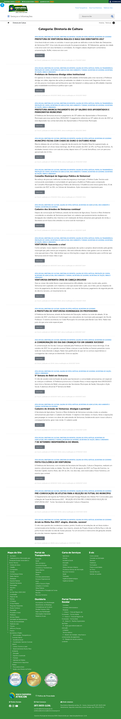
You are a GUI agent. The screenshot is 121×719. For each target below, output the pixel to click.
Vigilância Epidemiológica (70, 578)
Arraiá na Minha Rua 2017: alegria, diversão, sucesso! (60, 522)
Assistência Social (18, 639)
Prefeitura (13, 615)
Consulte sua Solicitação (97, 558)
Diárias (37, 574)
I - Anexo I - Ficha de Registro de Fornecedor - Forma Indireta (72, 613)
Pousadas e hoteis (15, 612)
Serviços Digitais (14, 617)
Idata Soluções (74, 715)
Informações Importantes (43, 614)
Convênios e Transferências (44, 567)
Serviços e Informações (21, 16)
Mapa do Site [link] (48, 1)
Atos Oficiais (39, 36)
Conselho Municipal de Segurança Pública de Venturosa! (62, 176)
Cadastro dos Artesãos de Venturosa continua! (57, 209)
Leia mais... (39, 55)
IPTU (11, 590)
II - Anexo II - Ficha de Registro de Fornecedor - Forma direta (72, 618)
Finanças (15, 658)
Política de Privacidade (46, 696)
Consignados (14, 569)
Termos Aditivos (67, 632)
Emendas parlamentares (43, 577)
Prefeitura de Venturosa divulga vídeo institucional (60, 74)
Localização (13, 594)
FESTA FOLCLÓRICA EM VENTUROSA (53, 462)
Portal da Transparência (104, 68)
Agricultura (66, 556)
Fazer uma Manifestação (43, 611)
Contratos (66, 605)
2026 (55, 715)
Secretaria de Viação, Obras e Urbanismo (94, 439)
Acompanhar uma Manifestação (45, 602)
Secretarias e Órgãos (16, 633)
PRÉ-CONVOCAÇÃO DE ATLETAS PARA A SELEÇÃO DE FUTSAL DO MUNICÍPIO (73, 493)
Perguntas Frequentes (16, 605)
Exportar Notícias (15, 581)
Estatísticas (93, 562)
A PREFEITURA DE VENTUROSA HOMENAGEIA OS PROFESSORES (66, 311)
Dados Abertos (14, 576)
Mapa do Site (14, 596)
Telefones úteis (14, 624)
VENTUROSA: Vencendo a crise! (50, 244)
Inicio (37, 581)
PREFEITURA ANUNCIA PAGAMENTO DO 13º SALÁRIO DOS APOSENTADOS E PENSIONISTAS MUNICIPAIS (72, 110)
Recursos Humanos (41, 595)
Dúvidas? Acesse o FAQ (42, 609)
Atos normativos (40, 563)
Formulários (93, 565)
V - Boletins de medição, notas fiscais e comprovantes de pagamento (74, 636)
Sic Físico (92, 569)
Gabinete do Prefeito (19, 660)
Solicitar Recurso (95, 572)
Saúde (37, 561)
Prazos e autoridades (96, 567)
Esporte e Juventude (19, 655)
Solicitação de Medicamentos (18, 619)
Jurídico (65, 565)
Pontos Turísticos (15, 608)
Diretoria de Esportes (67, 36)
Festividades (13, 585)
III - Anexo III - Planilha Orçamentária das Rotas (73, 622)
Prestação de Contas (42, 70)
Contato (12, 572)
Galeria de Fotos (82, 36)
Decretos (92, 560)
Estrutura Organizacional (43, 579)
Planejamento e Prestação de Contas (46, 590)
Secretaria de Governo (103, 36)
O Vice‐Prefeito (14, 603)
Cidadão (12, 567)
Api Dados (13, 556)
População (13, 610)
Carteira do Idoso (15, 565)
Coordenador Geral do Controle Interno (22, 643)
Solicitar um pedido (95, 574)
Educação (16, 653)
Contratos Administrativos (70, 607)
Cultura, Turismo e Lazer (20, 646)
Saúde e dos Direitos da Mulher (22, 669)
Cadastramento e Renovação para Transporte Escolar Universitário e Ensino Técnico (19, 560)
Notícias (108, 22)
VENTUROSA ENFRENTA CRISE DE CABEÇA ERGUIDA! (60, 280)
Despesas (38, 572)
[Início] (8, 23)
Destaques (13, 578)
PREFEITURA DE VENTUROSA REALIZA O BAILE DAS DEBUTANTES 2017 (69, 39)
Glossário (12, 587)
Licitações (65, 630)
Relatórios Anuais (41, 616)
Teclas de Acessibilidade (17, 621)
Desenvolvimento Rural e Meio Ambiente (21, 650)
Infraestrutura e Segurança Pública (20, 663)
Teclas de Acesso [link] (30, 1)
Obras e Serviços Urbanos (70, 567)
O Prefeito (13, 601)
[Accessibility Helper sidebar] (2, 5)
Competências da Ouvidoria (44, 607)
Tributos (12, 626)
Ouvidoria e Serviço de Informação (73, 569)
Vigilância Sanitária (68, 581)
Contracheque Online (16, 574)
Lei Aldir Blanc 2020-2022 (18, 592)
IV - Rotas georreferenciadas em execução (72, 627)
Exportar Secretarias (16, 583)
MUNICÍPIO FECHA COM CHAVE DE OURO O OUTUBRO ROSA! (65, 140)
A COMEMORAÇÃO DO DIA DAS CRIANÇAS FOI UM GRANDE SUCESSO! (69, 342)
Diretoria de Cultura (51, 36)
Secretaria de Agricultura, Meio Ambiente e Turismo (68, 70)
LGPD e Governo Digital (43, 583)
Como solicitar (94, 556)
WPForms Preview (15, 628)
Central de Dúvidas (41, 565)
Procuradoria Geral (18, 667)
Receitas (38, 592)
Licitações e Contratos (42, 586)
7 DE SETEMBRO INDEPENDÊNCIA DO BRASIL (57, 442)
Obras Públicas (40, 588)
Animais (65, 558)
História (101, 22)
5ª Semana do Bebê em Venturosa (51, 375)
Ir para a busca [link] (12, 1)
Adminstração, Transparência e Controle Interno (21, 636)
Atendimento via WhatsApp (44, 605)
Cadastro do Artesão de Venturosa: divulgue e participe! (62, 409)
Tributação (66, 576)
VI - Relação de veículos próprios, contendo (72, 640)
